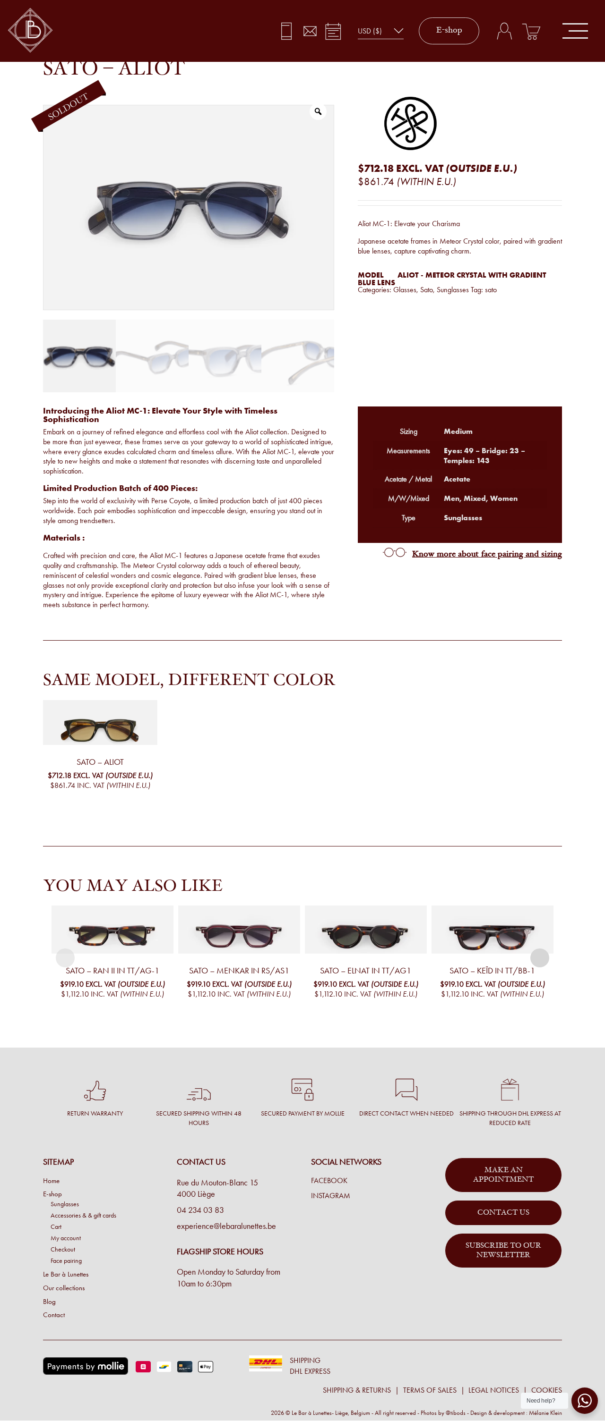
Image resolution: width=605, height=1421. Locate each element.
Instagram (330, 1196)
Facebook (329, 1180)
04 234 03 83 (200, 1210)
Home (51, 1180)
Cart (56, 1226)
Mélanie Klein (545, 1412)
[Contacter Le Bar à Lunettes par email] (310, 31)
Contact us (503, 1213)
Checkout (63, 1249)
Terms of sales (430, 1390)
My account (66, 1238)
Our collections (64, 1288)
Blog (49, 1301)
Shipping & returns (357, 1390)
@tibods (456, 1412)
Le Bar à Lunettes (65, 1274)
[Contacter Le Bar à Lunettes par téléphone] (286, 31)
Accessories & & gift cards (83, 1215)
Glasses (404, 289)
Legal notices (493, 1390)
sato (491, 289)
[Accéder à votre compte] (504, 31)
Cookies (546, 1390)
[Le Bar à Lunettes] (30, 31)
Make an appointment (503, 1175)
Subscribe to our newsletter (503, 1250)
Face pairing (66, 1260)
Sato (426, 289)
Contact (54, 1315)
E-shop (449, 30)
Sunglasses (453, 289)
